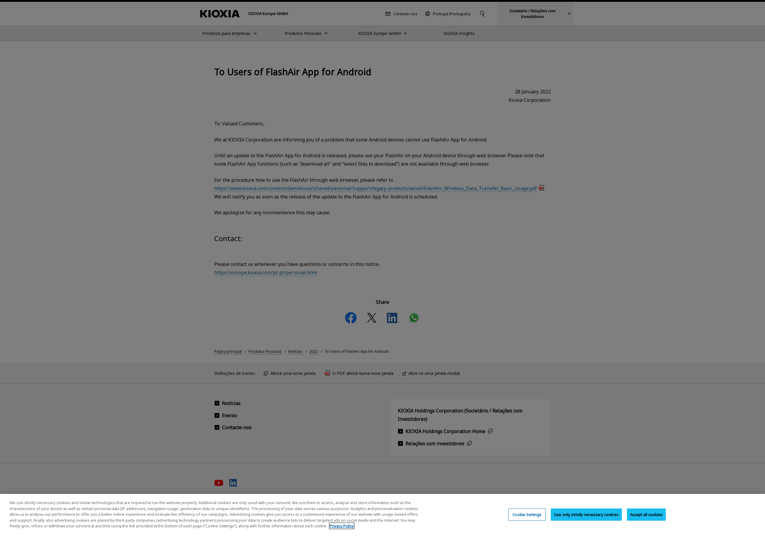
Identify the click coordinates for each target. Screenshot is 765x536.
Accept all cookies (646, 514)
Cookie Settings (526, 514)
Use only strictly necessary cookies (586, 514)
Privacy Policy (342, 526)
